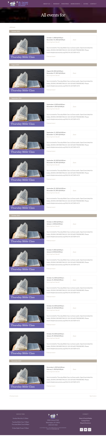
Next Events (93, 396)
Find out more (51, 56)
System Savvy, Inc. (55, 428)
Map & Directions (85, 423)
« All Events (12, 27)
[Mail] (89, 429)
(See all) (57, 42)
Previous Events (14, 396)
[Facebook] (81, 429)
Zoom (74, 40)
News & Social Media (85, 418)
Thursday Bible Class (23, 57)
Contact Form (85, 420)
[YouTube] (85, 429)
